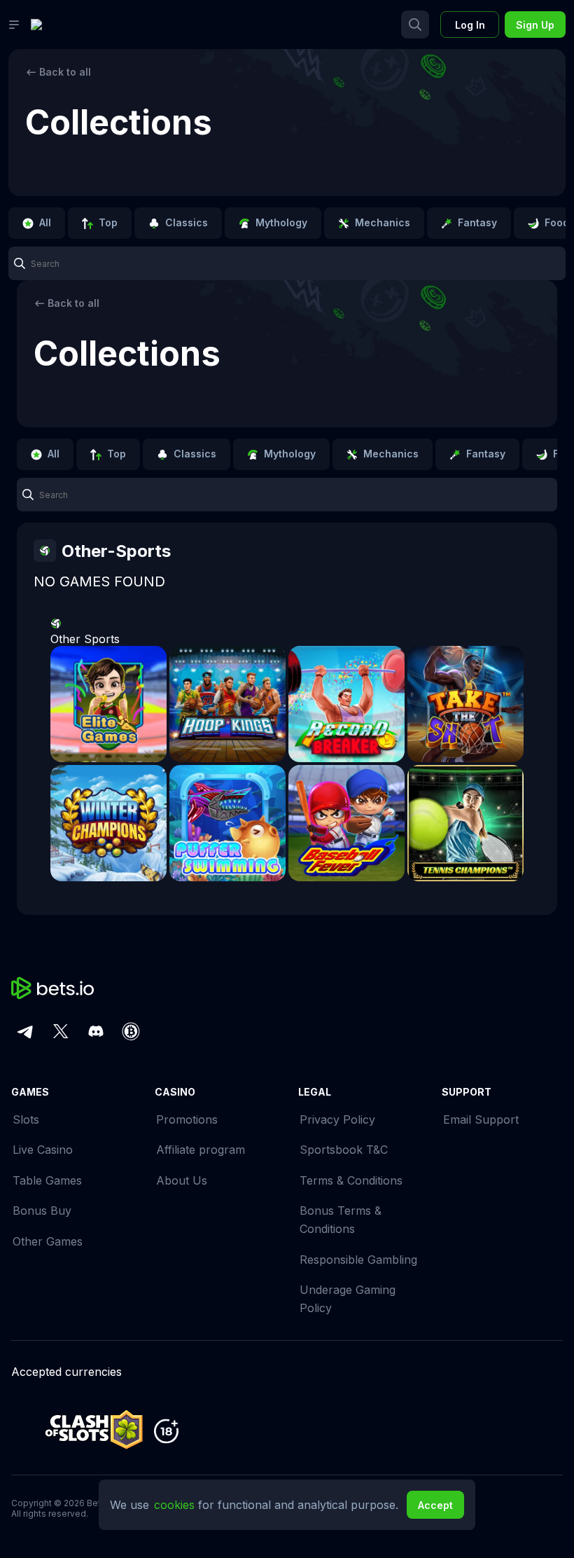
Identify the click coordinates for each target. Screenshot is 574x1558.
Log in (470, 25)
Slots (26, 1119)
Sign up (535, 25)
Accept (435, 1505)
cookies (176, 1505)
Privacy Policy (337, 1119)
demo (108, 714)
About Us (181, 1180)
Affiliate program (200, 1150)
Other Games (48, 1241)
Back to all (65, 72)
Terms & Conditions (351, 1180)
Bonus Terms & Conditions (341, 1220)
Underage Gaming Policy (348, 1299)
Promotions (187, 1119)
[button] (287, 263)
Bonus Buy (42, 1211)
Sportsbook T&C (344, 1150)
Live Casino (43, 1150)
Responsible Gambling (358, 1260)
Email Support (481, 1119)
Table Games (47, 1180)
